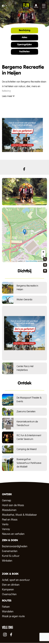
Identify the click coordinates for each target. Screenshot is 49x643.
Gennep (6, 500)
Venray (6, 529)
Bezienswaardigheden (14, 546)
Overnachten (9, 594)
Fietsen (6, 606)
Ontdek (45, 259)
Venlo (5, 524)
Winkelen (7, 560)
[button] (4, 6)
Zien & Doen (45, 265)
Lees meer (7, 96)
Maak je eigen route (13, 616)
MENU (44, 7)
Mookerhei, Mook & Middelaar (19, 515)
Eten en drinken (10, 584)
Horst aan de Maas (13, 505)
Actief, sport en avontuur (16, 580)
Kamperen (8, 589)
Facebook (24, 169)
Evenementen (9, 551)
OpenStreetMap (31, 261)
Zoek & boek (45, 271)
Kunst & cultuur (10, 556)
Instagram (5, 634)
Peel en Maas (9, 519)
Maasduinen (9, 510)
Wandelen (7, 611)
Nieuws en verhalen (13, 534)
